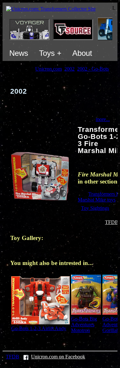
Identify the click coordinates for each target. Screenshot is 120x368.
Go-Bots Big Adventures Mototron (84, 324)
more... (103, 119)
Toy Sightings (95, 208)
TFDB (111, 222)
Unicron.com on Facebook (58, 356)
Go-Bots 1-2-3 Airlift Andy (38, 328)
